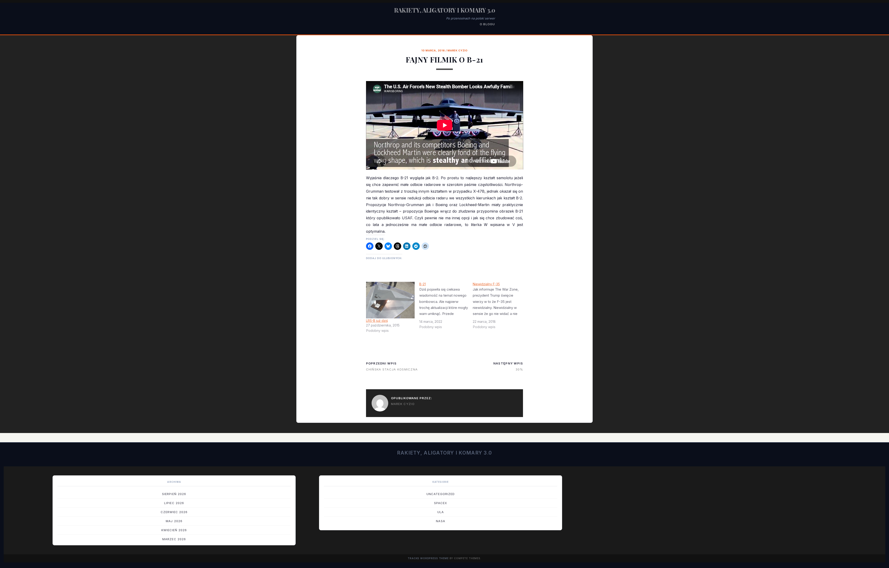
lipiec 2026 (174, 503)
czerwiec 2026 (174, 512)
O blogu (487, 24)
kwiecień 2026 (174, 530)
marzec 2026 (174, 539)
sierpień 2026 (174, 494)
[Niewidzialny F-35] (499, 307)
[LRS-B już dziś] (390, 300)
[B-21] (446, 307)
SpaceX (440, 503)
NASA (440, 521)
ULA (440, 512)
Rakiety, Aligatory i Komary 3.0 (444, 10)
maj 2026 (174, 521)
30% (519, 369)
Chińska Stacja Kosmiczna (392, 369)
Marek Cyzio (457, 50)
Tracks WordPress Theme (428, 558)
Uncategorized (440, 494)
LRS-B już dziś (377, 321)
